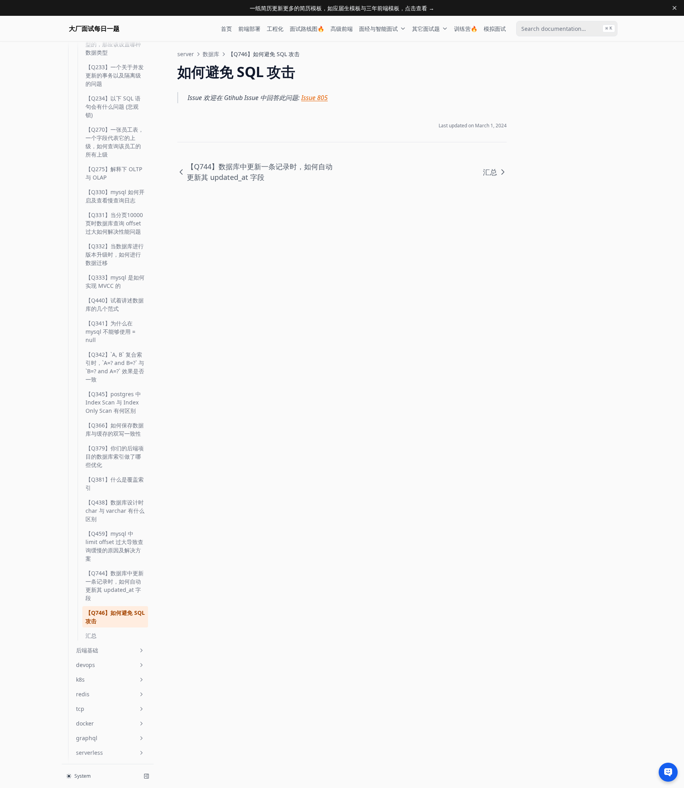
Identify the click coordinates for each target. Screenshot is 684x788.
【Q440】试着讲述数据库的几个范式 (115, 304)
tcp (80, 708)
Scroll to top (545, 54)
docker (85, 723)
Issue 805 (314, 97)
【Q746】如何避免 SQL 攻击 (115, 617)
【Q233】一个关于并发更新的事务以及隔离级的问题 (115, 75)
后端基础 (87, 650)
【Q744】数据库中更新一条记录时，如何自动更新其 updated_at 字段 (115, 585)
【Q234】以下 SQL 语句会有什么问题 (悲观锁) (113, 106)
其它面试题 (426, 28)
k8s (80, 679)
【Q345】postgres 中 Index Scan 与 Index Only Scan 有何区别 (113, 402)
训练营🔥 (465, 28)
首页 (226, 28)
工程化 (275, 28)
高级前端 (342, 28)
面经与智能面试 (378, 28)
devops (85, 665)
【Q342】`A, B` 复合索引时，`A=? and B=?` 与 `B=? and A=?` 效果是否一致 (115, 367)
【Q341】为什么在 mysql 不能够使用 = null (110, 331)
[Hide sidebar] (146, 776)
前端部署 (249, 28)
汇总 (91, 635)
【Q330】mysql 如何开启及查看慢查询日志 (115, 196)
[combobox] (567, 28)
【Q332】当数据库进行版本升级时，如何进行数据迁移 (115, 254)
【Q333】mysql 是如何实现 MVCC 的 (115, 281)
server (185, 54)
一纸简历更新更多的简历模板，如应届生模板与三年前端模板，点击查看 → (342, 8)
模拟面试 (495, 28)
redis (82, 694)
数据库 (211, 54)
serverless (89, 752)
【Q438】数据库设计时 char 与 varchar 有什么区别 (115, 511)
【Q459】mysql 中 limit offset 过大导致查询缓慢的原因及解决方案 (114, 546)
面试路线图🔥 (307, 28)
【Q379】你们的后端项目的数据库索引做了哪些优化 (115, 456)
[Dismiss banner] (674, 8)
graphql (86, 738)
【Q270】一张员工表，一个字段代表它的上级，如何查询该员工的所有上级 (115, 142)
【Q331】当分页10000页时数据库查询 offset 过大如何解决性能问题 (114, 223)
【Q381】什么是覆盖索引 (115, 483)
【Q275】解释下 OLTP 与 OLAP (114, 173)
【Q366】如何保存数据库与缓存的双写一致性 (115, 429)
